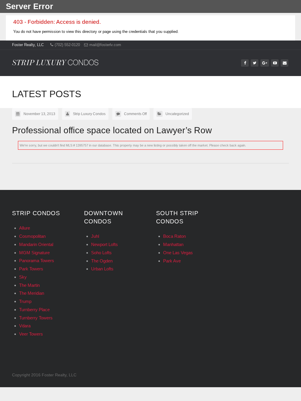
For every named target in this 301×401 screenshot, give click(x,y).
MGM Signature (34, 252)
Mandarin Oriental (36, 244)
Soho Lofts (101, 252)
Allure (24, 227)
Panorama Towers (36, 260)
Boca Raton (174, 236)
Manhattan (173, 244)
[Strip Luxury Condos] (55, 60)
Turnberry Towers (36, 317)
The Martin (29, 285)
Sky (23, 276)
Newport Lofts (104, 244)
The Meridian (31, 293)
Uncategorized (177, 114)
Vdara (25, 325)
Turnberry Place (34, 309)
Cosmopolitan (32, 236)
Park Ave (172, 260)
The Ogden (102, 260)
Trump (25, 301)
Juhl (95, 236)
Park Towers (31, 268)
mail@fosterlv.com (105, 45)
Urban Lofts (102, 268)
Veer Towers (31, 333)
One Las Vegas (178, 252)
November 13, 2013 (39, 114)
